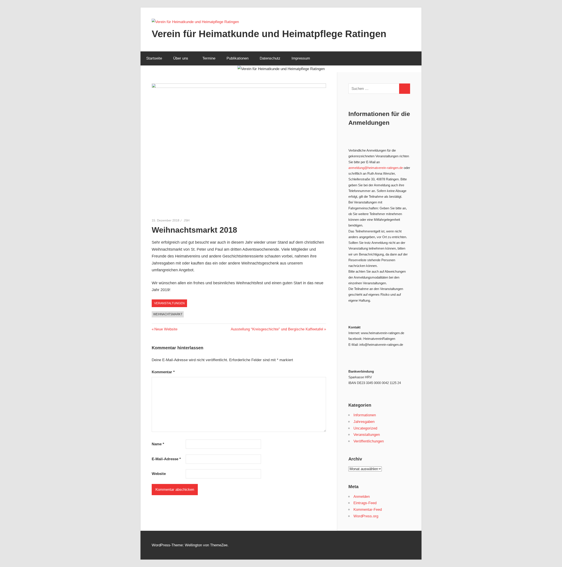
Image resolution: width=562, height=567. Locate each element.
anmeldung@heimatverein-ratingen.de (375, 168)
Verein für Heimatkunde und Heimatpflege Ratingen (269, 33)
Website (159, 474)
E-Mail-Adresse (166, 459)
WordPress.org (365, 516)
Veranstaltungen (169, 303)
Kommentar (163, 372)
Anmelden (361, 497)
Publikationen (238, 58)
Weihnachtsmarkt (167, 314)
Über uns (180, 58)
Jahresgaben (364, 422)
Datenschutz (270, 58)
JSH (186, 220)
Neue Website (165, 329)
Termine (208, 58)
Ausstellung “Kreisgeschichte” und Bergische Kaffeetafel (277, 329)
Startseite (154, 58)
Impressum (301, 58)
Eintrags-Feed (364, 503)
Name (158, 444)
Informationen (364, 415)
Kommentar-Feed (367, 509)
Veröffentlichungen (368, 441)
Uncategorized (365, 428)
